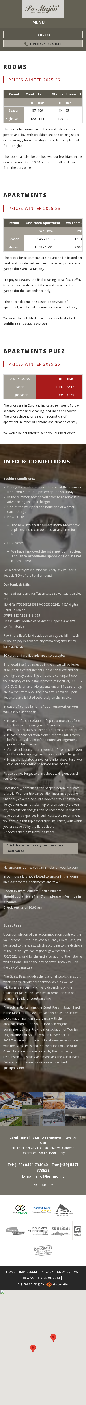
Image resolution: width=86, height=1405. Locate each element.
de (35, 1185)
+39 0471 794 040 (45, 44)
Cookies (63, 1272)
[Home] (43, 9)
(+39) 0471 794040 (31, 1164)
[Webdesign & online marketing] (56, 1284)
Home (10, 1272)
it (51, 1185)
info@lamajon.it (49, 1176)
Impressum (28, 1272)
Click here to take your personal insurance (36, 848)
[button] (53, 1338)
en (44, 1185)
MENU (38, 22)
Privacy (47, 1272)
